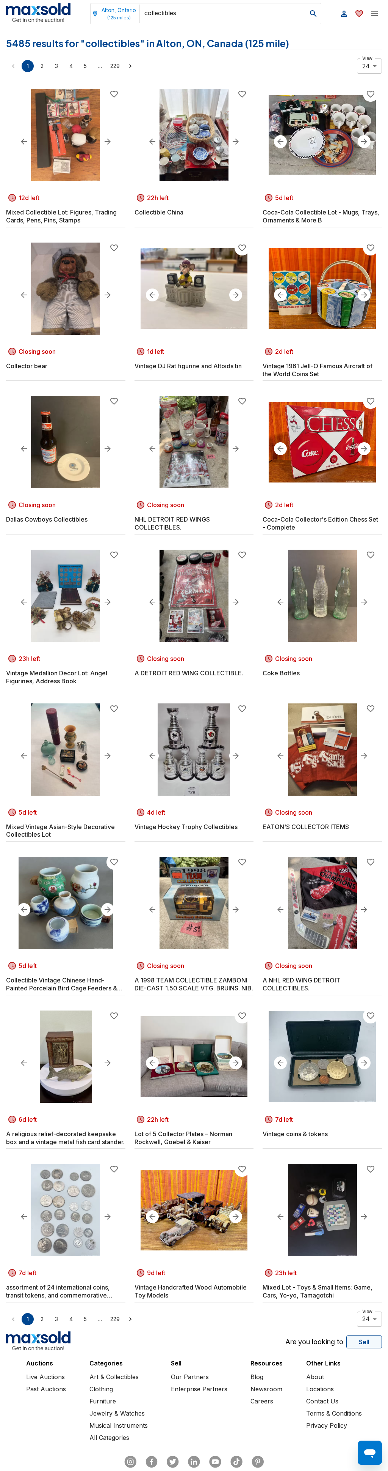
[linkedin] (194, 1462)
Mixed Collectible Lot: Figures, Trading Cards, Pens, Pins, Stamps (61, 216)
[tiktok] (236, 1462)
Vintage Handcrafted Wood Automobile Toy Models (191, 1291)
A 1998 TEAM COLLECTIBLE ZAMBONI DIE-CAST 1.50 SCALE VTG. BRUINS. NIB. (194, 984)
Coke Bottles (281, 673)
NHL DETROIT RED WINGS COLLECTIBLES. (172, 523)
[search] (313, 13)
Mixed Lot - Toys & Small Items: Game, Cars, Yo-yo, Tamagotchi (317, 1291)
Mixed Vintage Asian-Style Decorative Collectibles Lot (60, 831)
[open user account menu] (344, 13)
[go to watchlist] (359, 13)
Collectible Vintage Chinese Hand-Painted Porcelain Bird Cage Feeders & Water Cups (61, 984)
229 (115, 66)
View (367, 58)
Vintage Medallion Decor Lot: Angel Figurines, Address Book (56, 677)
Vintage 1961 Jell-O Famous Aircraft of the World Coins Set (317, 370)
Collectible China (159, 212)
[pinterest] (258, 1462)
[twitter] (173, 1462)
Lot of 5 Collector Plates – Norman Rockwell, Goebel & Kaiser (183, 1138)
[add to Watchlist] (114, 94)
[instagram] (130, 1462)
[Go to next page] (130, 66)
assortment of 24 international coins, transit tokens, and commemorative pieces (58, 1291)
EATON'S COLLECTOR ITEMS (306, 827)
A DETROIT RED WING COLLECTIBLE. (189, 673)
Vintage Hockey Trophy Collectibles (186, 827)
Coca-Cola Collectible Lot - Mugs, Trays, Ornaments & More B (321, 216)
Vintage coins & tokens (295, 1134)
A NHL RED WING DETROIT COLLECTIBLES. (301, 984)
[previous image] (23, 141)
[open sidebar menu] (374, 13)
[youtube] (215, 1462)
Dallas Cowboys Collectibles (47, 519)
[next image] (107, 141)
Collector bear (26, 366)
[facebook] (151, 1462)
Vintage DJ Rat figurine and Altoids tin (188, 366)
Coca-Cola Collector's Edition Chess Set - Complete (320, 523)
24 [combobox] (366, 66)
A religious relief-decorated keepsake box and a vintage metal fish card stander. (65, 1138)
